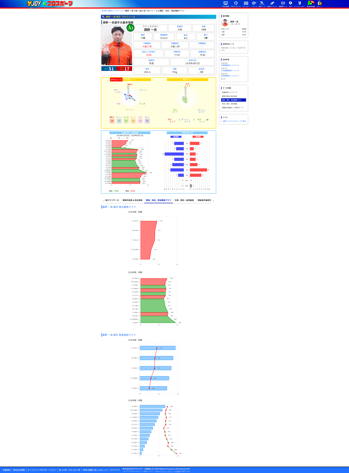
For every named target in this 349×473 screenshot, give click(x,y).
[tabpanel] (158, 333)
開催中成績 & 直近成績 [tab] (132, 200)
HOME (104, 10)
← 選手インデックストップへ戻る (233, 121)
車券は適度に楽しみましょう (95, 469)
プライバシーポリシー (167, 471)
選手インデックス (116, 10)
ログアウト (115, 469)
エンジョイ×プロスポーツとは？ (42, 469)
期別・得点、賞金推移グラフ (232, 100)
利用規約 (177, 471)
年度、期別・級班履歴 (229, 104)
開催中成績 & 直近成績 (229, 96)
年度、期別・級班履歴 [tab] (184, 200)
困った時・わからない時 (69, 469)
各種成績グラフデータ (229, 92)
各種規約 (6, 469)
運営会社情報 (19, 469)
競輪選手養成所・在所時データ (232, 108)
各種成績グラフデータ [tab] (109, 200)
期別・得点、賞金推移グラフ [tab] (158, 200)
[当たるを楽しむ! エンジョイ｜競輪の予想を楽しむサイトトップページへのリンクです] (49, 3)
